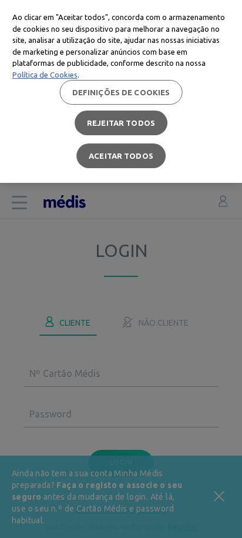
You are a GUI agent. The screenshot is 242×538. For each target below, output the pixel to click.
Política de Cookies (45, 75)
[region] (121, 91)
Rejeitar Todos (121, 123)
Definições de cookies (121, 92)
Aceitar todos (121, 156)
